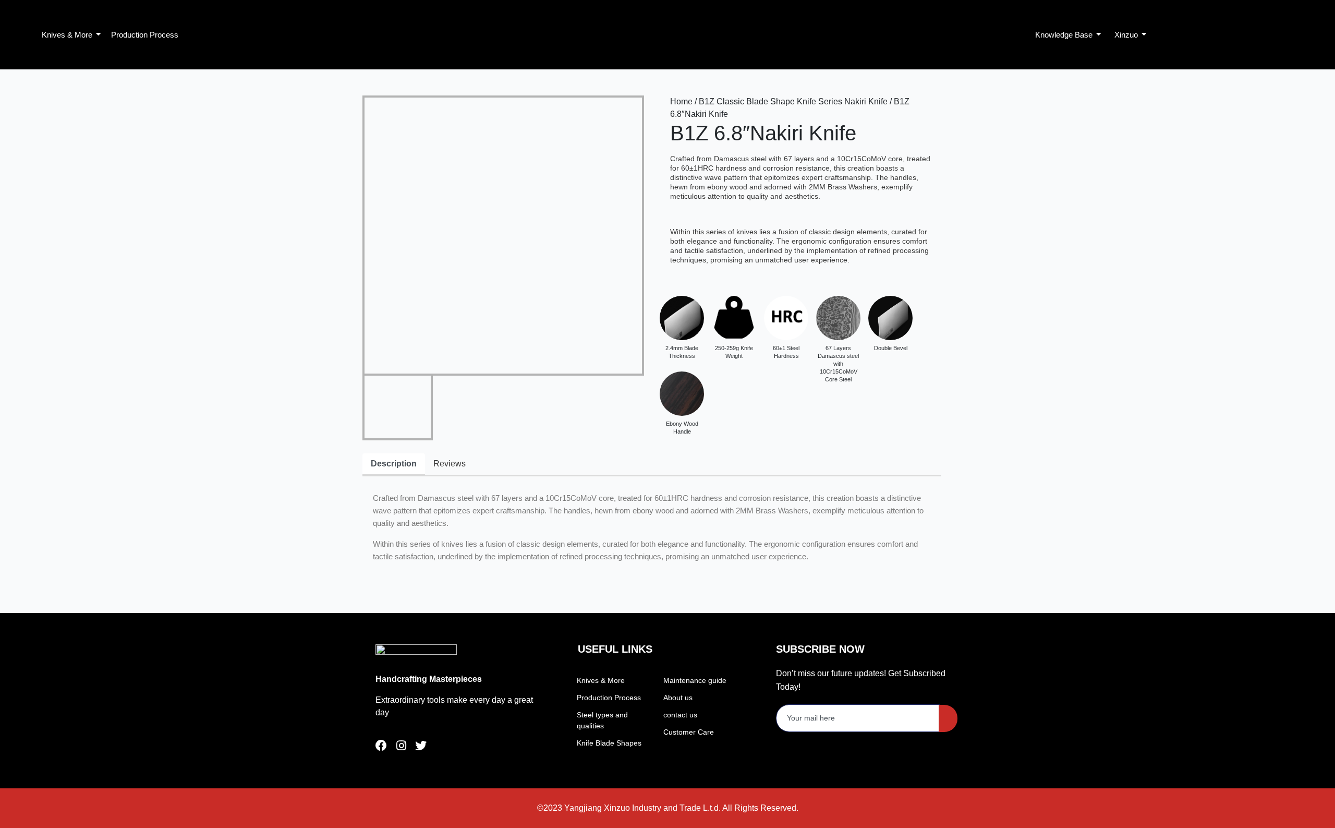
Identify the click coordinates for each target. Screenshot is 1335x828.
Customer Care (688, 732)
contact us (680, 715)
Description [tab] (394, 463)
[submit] (948, 718)
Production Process (609, 697)
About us (678, 697)
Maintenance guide (694, 680)
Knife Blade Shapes (609, 743)
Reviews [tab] (449, 463)
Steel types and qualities (602, 720)
